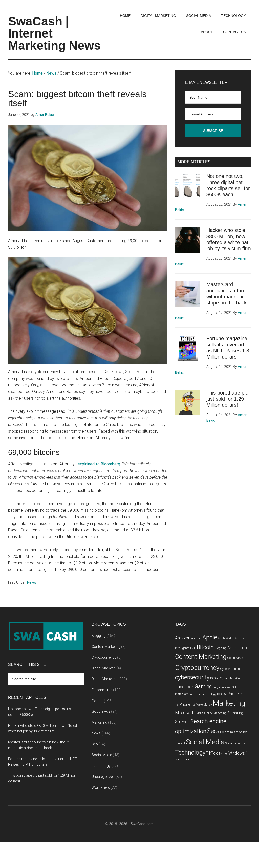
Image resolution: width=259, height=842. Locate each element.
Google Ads (101, 711)
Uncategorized (103, 777)
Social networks (235, 743)
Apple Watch (226, 638)
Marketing (99, 722)
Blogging (99, 636)
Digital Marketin (104, 668)
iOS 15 (221, 694)
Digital (214, 678)
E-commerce (102, 690)
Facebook (184, 686)
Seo (95, 744)
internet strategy (206, 694)
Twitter (223, 753)
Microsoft (184, 712)
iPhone (233, 693)
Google (97, 701)
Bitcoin (205, 647)
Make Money (204, 704)
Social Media (102, 755)
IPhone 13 (187, 704)
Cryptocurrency (104, 657)
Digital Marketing (105, 679)
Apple (209, 637)
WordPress (101, 787)
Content (242, 648)
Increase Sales (230, 687)
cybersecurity (192, 677)
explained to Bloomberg (99, 464)
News (31, 582)
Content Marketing (106, 646)
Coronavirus (235, 658)
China (231, 648)
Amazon (182, 638)
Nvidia (198, 713)
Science (182, 721)
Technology (101, 766)
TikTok (212, 753)
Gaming (203, 686)
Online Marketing (215, 713)
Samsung (235, 713)
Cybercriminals (230, 669)
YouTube (182, 760)
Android (196, 638)
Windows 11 (239, 753)
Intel (192, 694)
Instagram (182, 694)
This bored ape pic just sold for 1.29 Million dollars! (227, 399)
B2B (193, 648)
